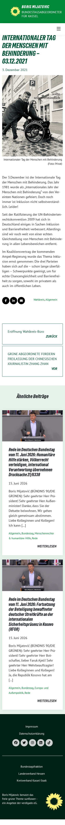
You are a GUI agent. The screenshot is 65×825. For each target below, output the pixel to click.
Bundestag (27, 533)
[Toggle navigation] (59, 29)
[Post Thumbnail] (32, 425)
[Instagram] (32, 742)
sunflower (30, 799)
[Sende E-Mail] (21, 300)
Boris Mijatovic (35, 7)
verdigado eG (29, 803)
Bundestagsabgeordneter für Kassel (42, 14)
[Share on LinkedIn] (13, 300)
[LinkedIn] (40, 742)
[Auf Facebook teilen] (5, 300)
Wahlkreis (39, 299)
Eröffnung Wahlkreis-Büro (32, 333)
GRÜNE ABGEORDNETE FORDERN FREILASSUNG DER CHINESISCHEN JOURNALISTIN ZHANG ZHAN (32, 361)
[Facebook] (16, 742)
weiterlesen (46, 546)
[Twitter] (24, 742)
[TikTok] (49, 742)
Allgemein (51, 299)
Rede (35, 538)
